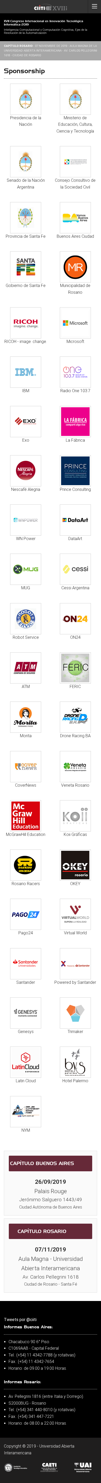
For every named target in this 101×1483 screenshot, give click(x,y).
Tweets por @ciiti (20, 1319)
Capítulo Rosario (42, 1231)
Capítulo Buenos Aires (42, 1163)
